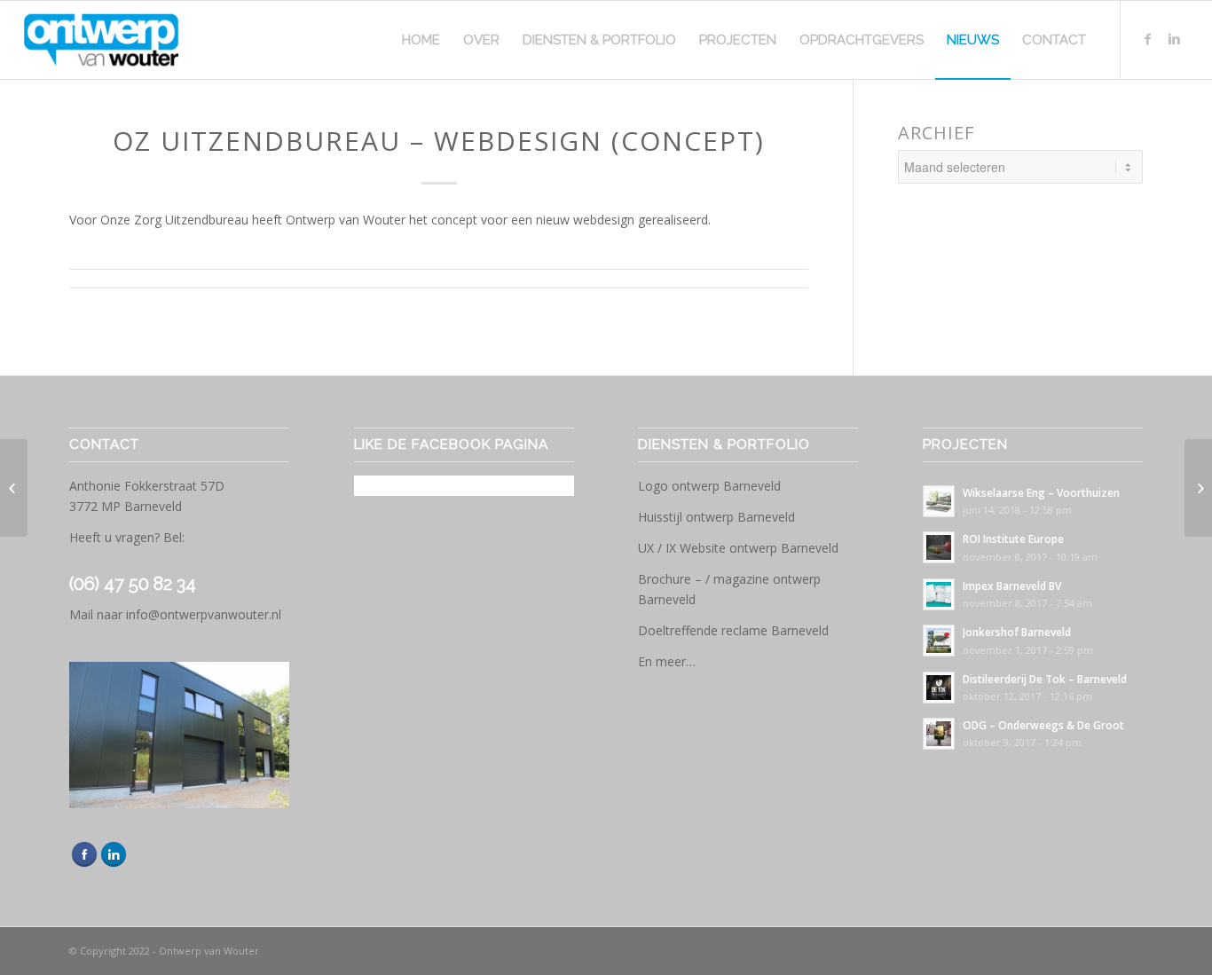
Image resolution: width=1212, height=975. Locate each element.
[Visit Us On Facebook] (83, 863)
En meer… (667, 661)
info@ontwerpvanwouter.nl (203, 614)
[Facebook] (1148, 39)
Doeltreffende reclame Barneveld (733, 630)
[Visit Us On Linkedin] (113, 863)
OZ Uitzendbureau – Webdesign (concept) (439, 140)
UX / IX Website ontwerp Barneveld (738, 547)
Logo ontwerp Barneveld (709, 485)
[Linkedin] (1174, 39)
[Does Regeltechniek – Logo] (14, 488)
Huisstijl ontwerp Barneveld (716, 516)
